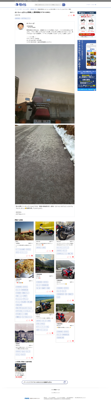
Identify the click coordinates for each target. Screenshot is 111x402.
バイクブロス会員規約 (61, 397)
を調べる (86, 34)
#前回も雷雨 (19, 305)
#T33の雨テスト (19, 314)
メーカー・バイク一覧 (91, 4)
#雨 (66, 294)
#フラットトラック (41, 326)
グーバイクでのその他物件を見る (38, 382)
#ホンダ (64, 250)
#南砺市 (43, 288)
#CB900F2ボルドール (61, 253)
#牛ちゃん (25, 299)
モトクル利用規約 (52, 397)
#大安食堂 (18, 292)
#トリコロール (44, 329)
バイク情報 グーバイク (55, 392)
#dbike (44, 247)
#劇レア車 (70, 253)
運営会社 (45, 397)
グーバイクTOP (18, 9)
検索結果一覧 (33, 9)
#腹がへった (19, 295)
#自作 (38, 329)
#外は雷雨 (23, 302)
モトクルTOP (26, 9)
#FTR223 (42, 323)
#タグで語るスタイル (27, 317)
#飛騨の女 (18, 317)
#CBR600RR (39, 282)
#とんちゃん (19, 299)
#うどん (18, 302)
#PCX (17, 252)
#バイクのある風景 (20, 249)
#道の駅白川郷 (60, 337)
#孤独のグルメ (25, 292)
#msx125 (23, 354)
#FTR (38, 323)
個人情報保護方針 (70, 397)
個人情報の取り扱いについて (80, 397)
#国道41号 (70, 294)
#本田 (49, 320)
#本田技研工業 (45, 285)
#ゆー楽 (38, 288)
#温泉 (48, 288)
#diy (47, 326)
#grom (23, 351)
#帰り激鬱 (29, 302)
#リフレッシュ (23, 252)
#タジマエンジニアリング (62, 247)
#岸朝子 (25, 295)
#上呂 (58, 297)
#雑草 (26, 314)
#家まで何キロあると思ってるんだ (23, 308)
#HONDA (17, 18)
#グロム (18, 354)
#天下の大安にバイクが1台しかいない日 (24, 311)
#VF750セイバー (26, 18)
